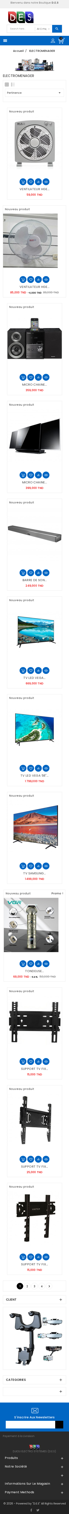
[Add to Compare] (38, 181)
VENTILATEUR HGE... (34, 189)
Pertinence (34, 93)
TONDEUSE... (34, 971)
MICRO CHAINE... (34, 384)
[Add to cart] (23, 181)
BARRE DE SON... (34, 580)
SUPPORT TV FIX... (34, 1069)
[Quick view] (46, 181)
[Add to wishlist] (30, 181)
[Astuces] (34, 1338)
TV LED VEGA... (34, 678)
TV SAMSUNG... (34, 873)
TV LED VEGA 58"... (34, 775)
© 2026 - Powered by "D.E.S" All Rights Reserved (34, 1503)
